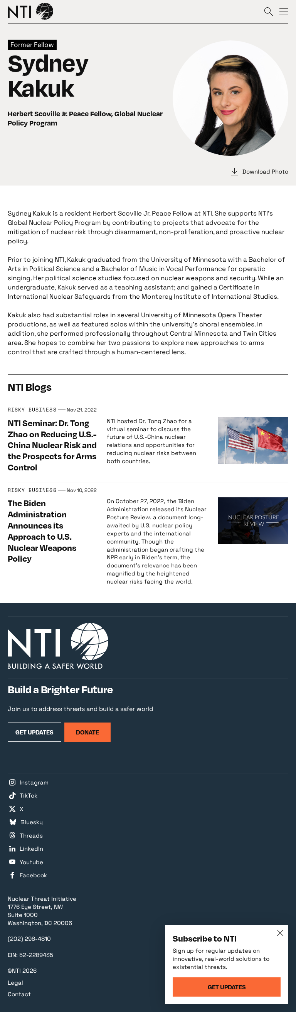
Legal (15, 982)
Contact (19, 994)
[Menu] (283, 11)
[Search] (268, 11)
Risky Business (32, 409)
